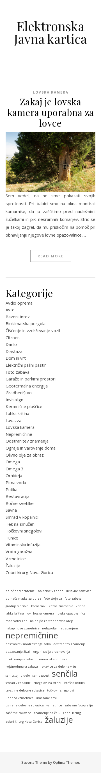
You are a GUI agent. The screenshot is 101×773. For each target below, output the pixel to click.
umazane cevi (46, 698)
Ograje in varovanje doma (31, 448)
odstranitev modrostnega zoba (28, 644)
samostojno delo (18, 675)
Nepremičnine (19, 434)
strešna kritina (74, 683)
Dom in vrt (16, 358)
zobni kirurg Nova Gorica (24, 722)
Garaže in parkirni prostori (31, 379)
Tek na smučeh (20, 524)
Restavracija (17, 496)
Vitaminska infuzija (23, 544)
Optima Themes (66, 762)
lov (28, 613)
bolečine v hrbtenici (20, 591)
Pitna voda (16, 482)
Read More (51, 256)
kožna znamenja (61, 606)
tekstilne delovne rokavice (25, 690)
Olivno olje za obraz (25, 455)
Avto (10, 309)
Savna (11, 510)
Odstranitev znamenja (27, 441)
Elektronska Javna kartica (50, 32)
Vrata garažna (19, 551)
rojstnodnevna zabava (22, 666)
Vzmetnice (16, 558)
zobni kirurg (72, 713)
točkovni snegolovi (60, 690)
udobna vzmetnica (19, 698)
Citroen (13, 337)
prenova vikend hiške (51, 659)
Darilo (11, 344)
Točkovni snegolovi (24, 531)
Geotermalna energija (27, 386)
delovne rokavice (78, 591)
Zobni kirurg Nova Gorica (29, 572)
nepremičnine (32, 635)
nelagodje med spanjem (60, 628)
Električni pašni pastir (26, 365)
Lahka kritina (17, 413)
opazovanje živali (18, 652)
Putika (11, 489)
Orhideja (14, 475)
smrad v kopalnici (18, 683)
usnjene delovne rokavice (25, 705)
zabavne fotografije (79, 705)
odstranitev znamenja (69, 644)
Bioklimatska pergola (25, 323)
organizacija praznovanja (51, 652)
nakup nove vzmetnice (23, 628)
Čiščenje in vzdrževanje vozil (33, 330)
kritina (80, 606)
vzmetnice (54, 705)
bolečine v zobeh (50, 591)
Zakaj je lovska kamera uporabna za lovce (50, 112)
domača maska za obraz (23, 598)
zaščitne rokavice (18, 713)
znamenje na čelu (47, 713)
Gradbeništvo (19, 392)
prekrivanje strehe (19, 659)
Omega (13, 461)
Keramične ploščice (24, 406)
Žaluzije (13, 565)
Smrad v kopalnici (22, 517)
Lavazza (13, 420)
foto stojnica (53, 598)
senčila (65, 673)
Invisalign (14, 399)
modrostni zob (16, 621)
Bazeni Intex (18, 316)
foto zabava (73, 598)
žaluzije (59, 719)
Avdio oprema (19, 303)
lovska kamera (43, 613)
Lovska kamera (50, 92)
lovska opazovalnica (71, 613)
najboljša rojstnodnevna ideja (52, 621)
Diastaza (14, 351)
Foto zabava (17, 372)
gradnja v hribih (17, 606)
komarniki (38, 606)
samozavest (41, 675)
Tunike (12, 538)
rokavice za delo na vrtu (58, 666)
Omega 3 (15, 468)
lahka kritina (15, 613)
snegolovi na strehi (47, 683)
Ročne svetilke (20, 503)
